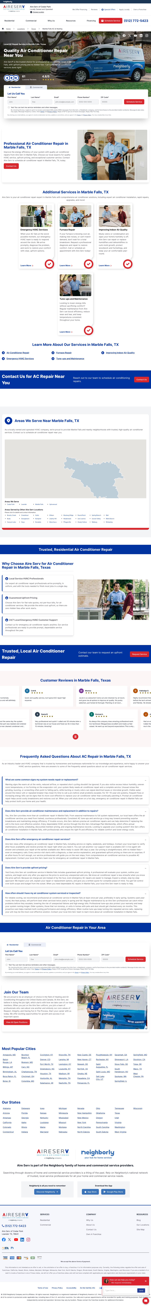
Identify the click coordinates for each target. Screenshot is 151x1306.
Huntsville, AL (46, 1078)
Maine (42, 1127)
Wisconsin (137, 1108)
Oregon (99, 1118)
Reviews (94, 9)
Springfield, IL (121, 1081)
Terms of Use (43, 1288)
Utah (117, 1118)
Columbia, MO (27, 1081)
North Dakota (83, 1132)
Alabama (7, 1108)
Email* (56, 97)
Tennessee (119, 1108)
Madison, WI (64, 1073)
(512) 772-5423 (136, 21)
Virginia (118, 1122)
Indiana (24, 1132)
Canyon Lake (11, 522)
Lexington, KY (65, 1064)
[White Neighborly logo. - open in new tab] (7, 1)
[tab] (14, 87)
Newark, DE (82, 1064)
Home (8, 29)
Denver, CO (45, 1059)
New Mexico (82, 1118)
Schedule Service (112, 21)
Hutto (37, 515)
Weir (107, 515)
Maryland (44, 1132)
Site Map (141, 1229)
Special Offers (109, 9)
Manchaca (53, 522)
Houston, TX (45, 1073)
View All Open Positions (16, 1022)
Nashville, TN (64, 1083)
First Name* (12, 97)
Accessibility (71, 1288)
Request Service (139, 654)
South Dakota (102, 1132)
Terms (42, 111)
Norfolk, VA (82, 1069)
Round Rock (82, 515)
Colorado (7, 1127)
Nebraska (63, 1132)
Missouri (62, 1122)
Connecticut (8, 1132)
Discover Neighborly (46, 1192)
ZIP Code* (105, 97)
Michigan (63, 1108)
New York (81, 1122)
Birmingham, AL (10, 1072)
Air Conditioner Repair (18, 352)
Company (91, 1214)
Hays (23, 522)
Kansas (43, 1113)
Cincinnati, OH (27, 1076)
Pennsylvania (102, 1122)
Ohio (98, 1108)
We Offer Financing (79, 9)
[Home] (3, 29)
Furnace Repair (67, 229)
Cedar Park (11, 504)
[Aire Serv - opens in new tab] (53, 1154)
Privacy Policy (52, 111)
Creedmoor (25, 515)
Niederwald (67, 519)
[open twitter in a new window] (129, 36)
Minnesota (63, 1113)
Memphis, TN (64, 1078)
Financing (91, 21)
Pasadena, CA (83, 1078)
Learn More (26, 265)
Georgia (25, 1118)
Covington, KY (46, 1055)
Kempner (38, 519)
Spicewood (53, 504)
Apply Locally (124, 9)
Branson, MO (27, 1062)
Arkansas (7, 1118)
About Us (90, 1225)
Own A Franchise (93, 1234)
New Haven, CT (84, 1059)
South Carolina (102, 1127)
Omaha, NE (82, 1073)
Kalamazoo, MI (46, 1083)
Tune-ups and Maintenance (74, 299)
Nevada (80, 1108)
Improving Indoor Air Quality (113, 229)
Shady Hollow (82, 522)
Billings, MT (8, 1067)
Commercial (31, 21)
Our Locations (143, 1225)
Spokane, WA (120, 1076)
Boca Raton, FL (9, 1076)
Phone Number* (84, 97)
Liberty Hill (53, 519)
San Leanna (82, 519)
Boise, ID (7, 1081)
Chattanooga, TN (29, 1072)
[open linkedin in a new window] (141, 36)
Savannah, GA (121, 1055)
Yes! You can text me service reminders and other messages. (34, 107)
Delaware (25, 1108)
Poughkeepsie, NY (104, 1055)
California (7, 1122)
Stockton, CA (139, 1059)
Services (44, 1214)
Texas (33, 29)
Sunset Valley (96, 519)
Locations (21, 29)
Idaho (23, 1122)
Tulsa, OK (137, 1064)
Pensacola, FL (83, 1083)
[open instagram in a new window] (146, 36)
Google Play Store (115, 1192)
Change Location (38, 12)
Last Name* (35, 97)
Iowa (42, 1108)
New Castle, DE (84, 1055)
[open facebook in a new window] (124, 36)
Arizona (6, 1113)
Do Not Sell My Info (87, 1288)
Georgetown (25, 519)
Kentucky (44, 1118)
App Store (92, 1192)
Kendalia (38, 522)
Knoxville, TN (64, 1055)
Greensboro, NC (47, 1069)
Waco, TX (137, 1069)
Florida (24, 1113)
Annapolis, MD (9, 1055)
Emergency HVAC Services (34, 229)
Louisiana (44, 1122)
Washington (120, 1127)
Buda (8, 519)
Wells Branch (110, 519)
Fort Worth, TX (46, 1064)
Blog (139, 1220)
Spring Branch (96, 515)
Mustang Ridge (68, 515)
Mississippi (63, 1118)
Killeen (51, 515)
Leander (24, 504)
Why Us (51, 21)
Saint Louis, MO (103, 1072)
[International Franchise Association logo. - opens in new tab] (6, 1248)
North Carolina (84, 1127)
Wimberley (109, 522)
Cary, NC (25, 1067)
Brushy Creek (11, 515)
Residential (9, 21)
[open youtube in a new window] (135, 36)
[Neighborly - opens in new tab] (98, 1154)
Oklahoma (100, 1113)
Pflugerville (67, 522)
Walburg (94, 522)
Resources (71, 21)
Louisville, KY (65, 1069)
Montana (63, 1127)
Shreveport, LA (121, 1059)
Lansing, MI (64, 1059)
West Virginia (120, 1132)
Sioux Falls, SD (121, 1064)
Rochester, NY (102, 1059)
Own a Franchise (139, 9)
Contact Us (11, 166)
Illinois (24, 1127)
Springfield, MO (140, 1055)
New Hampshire (84, 1113)
